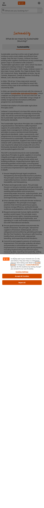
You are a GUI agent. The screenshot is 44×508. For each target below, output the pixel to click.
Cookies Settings (22, 272)
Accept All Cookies (22, 276)
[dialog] (22, 381)
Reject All (22, 282)
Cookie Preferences (32, 265)
